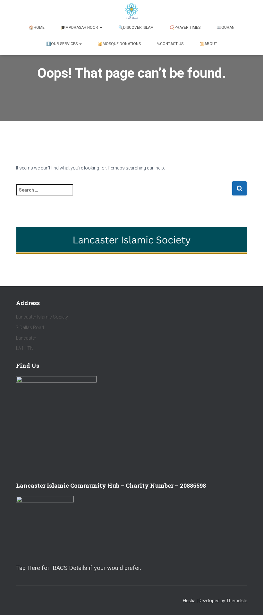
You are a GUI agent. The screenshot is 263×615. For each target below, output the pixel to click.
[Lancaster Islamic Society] (132, 11)
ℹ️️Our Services (62, 44)
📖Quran (225, 27)
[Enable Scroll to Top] (250, 602)
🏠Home (37, 27)
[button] (100, 27)
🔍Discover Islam (136, 27)
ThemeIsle (236, 600)
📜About (208, 44)
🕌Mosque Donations (119, 44)
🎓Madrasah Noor (80, 27)
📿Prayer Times (185, 27)
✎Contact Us (170, 44)
